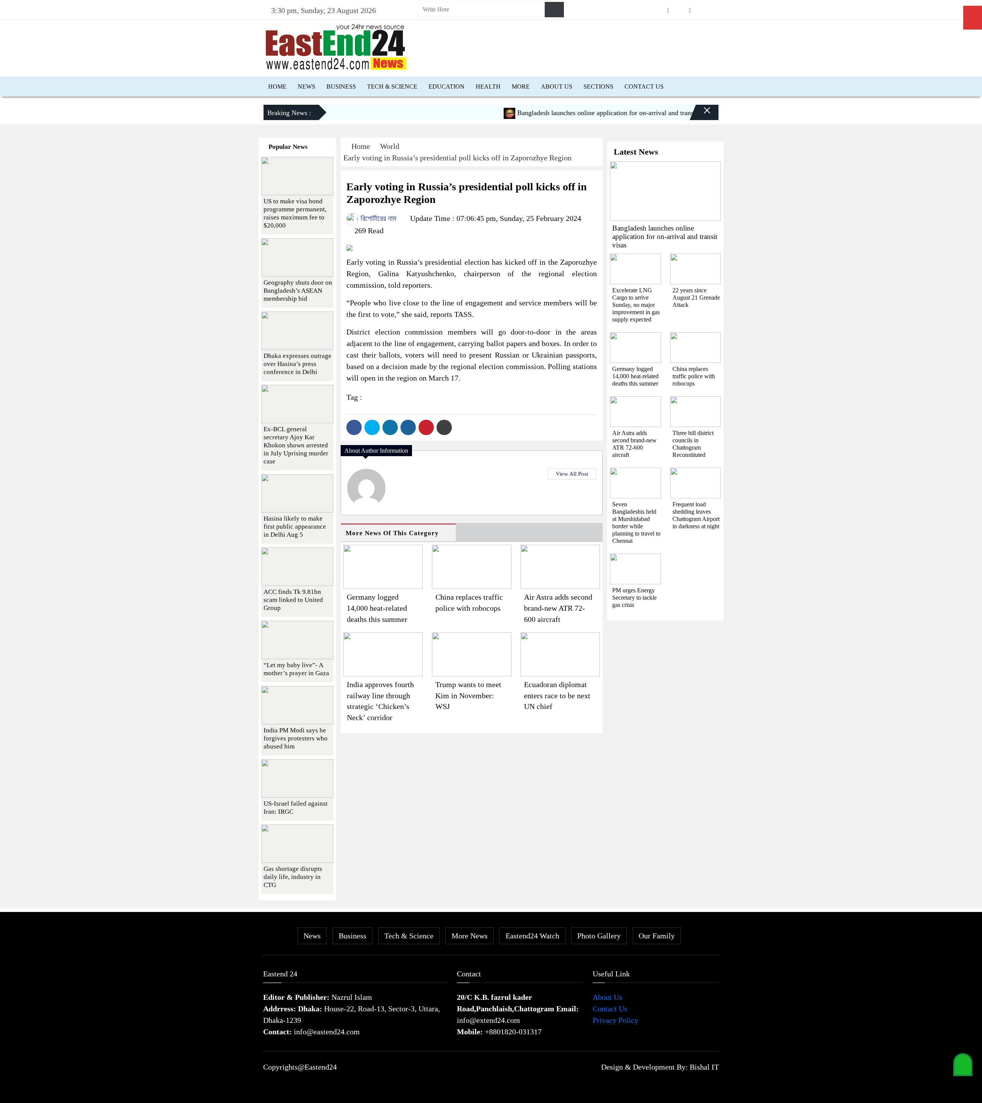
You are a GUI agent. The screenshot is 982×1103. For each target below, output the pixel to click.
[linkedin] (701, 11)
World (389, 146)
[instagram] (679, 11)
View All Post (572, 474)
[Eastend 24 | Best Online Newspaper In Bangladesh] (336, 46)
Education (446, 86)
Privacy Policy (615, 1020)
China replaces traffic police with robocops (693, 376)
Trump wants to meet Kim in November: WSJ (468, 695)
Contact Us (644, 86)
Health (488, 86)
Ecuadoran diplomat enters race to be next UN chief (557, 695)
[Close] (700, 115)
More (521, 86)
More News (469, 936)
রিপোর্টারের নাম (377, 218)
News (306, 86)
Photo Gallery (599, 936)
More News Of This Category (392, 533)
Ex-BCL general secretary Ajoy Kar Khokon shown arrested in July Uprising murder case (296, 445)
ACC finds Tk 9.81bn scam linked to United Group (293, 600)
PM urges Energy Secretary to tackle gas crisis (634, 597)
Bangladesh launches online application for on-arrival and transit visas (595, 113)
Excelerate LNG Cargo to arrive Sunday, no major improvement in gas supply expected (636, 305)
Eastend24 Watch (532, 936)
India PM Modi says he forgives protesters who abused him (296, 738)
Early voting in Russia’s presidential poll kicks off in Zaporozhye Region (457, 157)
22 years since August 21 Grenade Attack (696, 297)
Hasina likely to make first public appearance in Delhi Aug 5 (295, 526)
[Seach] (554, 9)
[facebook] (657, 11)
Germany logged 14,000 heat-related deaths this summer (377, 608)
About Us (556, 86)
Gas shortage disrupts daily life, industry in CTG (293, 877)
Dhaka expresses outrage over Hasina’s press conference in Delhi (297, 364)
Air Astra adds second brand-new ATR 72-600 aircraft (558, 608)
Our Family (657, 936)
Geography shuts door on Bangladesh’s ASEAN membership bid (298, 290)
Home (277, 86)
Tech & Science (392, 86)
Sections (598, 86)
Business (341, 86)
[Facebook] (354, 427)
